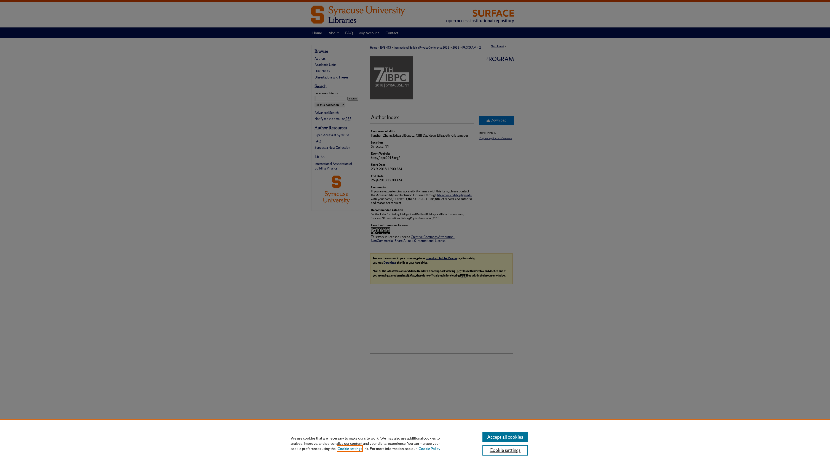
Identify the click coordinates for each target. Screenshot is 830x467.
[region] (415, 443)
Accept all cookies (505, 437)
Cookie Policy (429, 448)
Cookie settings (349, 448)
